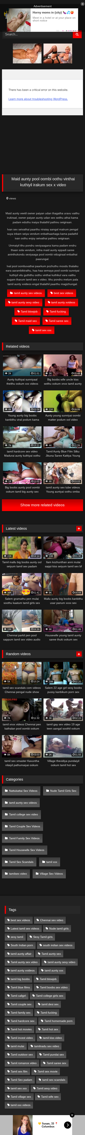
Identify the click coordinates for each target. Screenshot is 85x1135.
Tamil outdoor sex (22, 1054)
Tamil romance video (24, 1063)
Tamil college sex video (23, 814)
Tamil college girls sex (49, 995)
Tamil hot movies (21, 1029)
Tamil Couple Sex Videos (24, 826)
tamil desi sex (50, 1004)
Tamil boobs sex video (54, 987)
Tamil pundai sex (53, 1054)
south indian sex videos (57, 945)
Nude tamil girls (59, 928)
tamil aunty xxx (54, 970)
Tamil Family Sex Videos (24, 838)
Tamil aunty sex (51, 953)
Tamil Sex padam (21, 1079)
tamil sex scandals (53, 1079)
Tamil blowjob (29, 311)
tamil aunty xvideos (63, 302)
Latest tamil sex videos (25, 928)
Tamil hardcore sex (22, 1020)
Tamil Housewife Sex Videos (26, 850)
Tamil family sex (20, 1012)
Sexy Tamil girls (43, 936)
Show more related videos (42, 505)
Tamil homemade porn (58, 1020)
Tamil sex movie (48, 1071)
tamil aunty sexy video (25, 302)
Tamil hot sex (50, 1029)
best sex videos (63, 293)
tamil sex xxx (43, 330)
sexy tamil (17, 936)
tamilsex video (18, 873)
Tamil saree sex (58, 320)
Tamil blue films (20, 987)
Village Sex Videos (51, 873)
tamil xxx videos (20, 1105)
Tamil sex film (19, 1071)
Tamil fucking (58, 311)
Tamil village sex (21, 1096)
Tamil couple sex (21, 1004)
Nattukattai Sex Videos (23, 790)
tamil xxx (51, 861)
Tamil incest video (22, 1037)
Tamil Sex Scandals (21, 861)
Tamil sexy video (47, 1088)
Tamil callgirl (18, 995)
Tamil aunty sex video (24, 962)
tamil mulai (17, 1046)
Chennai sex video (51, 920)
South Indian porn (22, 945)
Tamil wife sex (50, 1096)
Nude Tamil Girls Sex (63, 790)
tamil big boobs (20, 979)
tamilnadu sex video (46, 1046)
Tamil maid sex (27, 320)
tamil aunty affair (21, 953)
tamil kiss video (52, 1037)
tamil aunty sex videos (28, 293)
